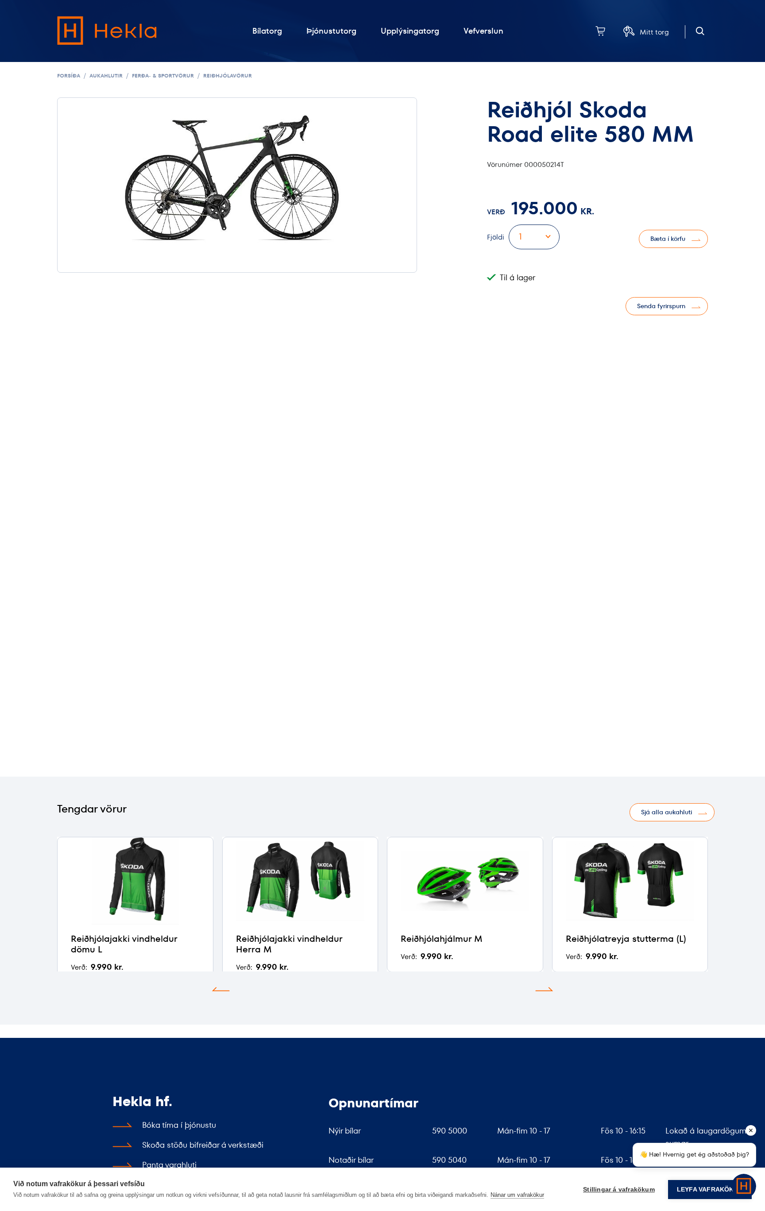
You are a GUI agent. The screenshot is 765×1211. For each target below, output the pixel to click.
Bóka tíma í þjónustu (179, 1124)
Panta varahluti (169, 1164)
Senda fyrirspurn (661, 306)
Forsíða (68, 75)
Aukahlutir (106, 75)
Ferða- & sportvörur (163, 75)
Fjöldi (495, 237)
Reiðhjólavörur (227, 75)
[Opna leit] (700, 31)
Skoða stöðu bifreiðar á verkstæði (202, 1144)
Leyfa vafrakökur (710, 1189)
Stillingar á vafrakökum (619, 1189)
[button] (221, 989)
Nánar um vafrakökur (517, 1195)
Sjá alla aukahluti (666, 812)
